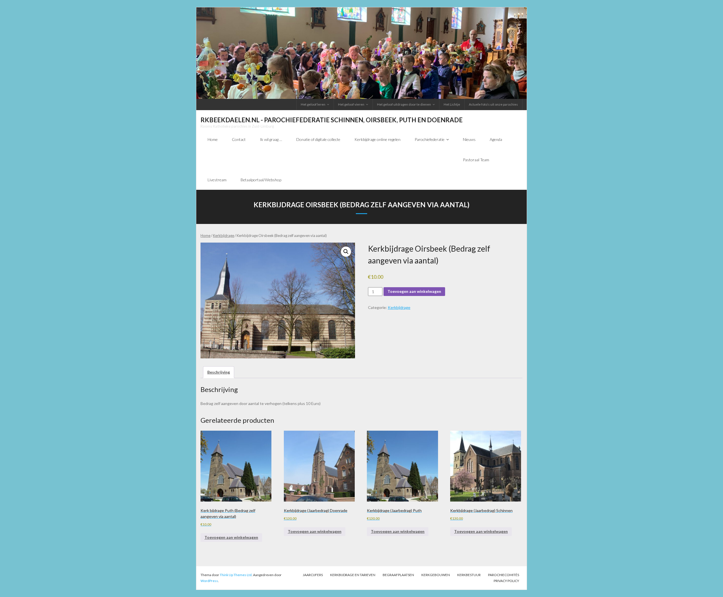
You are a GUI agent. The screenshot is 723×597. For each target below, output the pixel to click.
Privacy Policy (506, 581)
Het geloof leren (313, 104)
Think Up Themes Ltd (236, 575)
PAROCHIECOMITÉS (503, 575)
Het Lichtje (452, 104)
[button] (346, 252)
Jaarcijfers (313, 575)
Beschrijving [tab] (218, 372)
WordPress (209, 581)
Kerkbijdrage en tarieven (352, 575)
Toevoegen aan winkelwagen (414, 291)
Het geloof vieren (351, 104)
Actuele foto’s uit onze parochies (493, 104)
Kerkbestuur (469, 575)
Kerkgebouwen (435, 575)
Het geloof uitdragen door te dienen (404, 104)
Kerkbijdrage (223, 235)
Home (205, 235)
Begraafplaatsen (398, 575)
